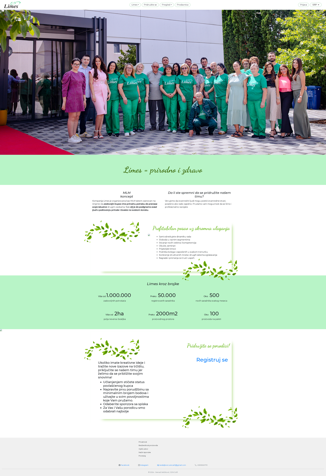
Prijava (303, 5)
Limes (134, 5)
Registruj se (212, 359)
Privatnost (143, 442)
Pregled (166, 5)
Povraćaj (142, 456)
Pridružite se (150, 5)
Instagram (144, 465)
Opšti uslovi (143, 449)
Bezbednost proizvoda (148, 445)
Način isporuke (145, 452)
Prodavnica (182, 5)
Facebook (125, 465)
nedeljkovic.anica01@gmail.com (172, 465)
